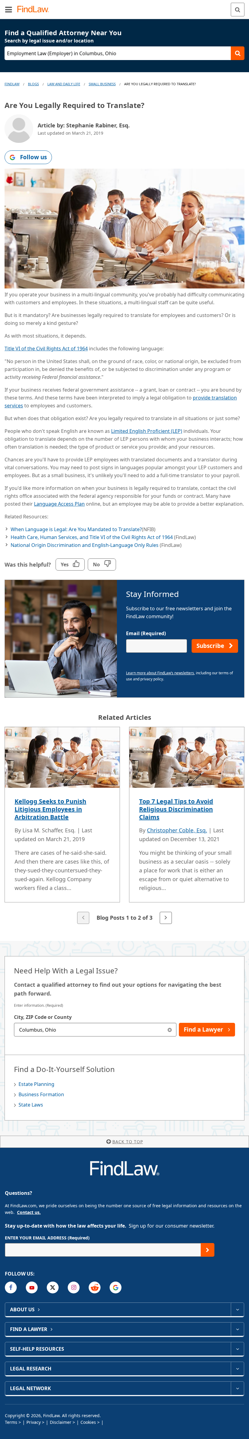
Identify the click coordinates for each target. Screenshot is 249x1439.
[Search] (237, 9)
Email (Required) (146, 633)
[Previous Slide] (83, 918)
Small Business (102, 84)
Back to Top (127, 1141)
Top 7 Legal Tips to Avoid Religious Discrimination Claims (176, 809)
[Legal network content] (237, 1388)
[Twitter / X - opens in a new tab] (53, 1287)
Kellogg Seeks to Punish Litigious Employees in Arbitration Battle (50, 809)
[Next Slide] (166, 918)
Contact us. (29, 1212)
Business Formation (41, 1094)
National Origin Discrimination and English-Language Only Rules (85, 545)
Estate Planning (36, 1084)
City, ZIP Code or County (43, 1017)
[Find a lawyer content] (237, 1329)
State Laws (31, 1104)
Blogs (33, 84)
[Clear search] (169, 1029)
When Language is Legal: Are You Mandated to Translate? (76, 529)
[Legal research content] (237, 1368)
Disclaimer (60, 1422)
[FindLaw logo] (35, 9)
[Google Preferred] (115, 1287)
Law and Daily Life (63, 84)
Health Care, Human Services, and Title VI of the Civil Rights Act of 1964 (92, 537)
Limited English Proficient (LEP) (146, 431)
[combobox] (95, 1029)
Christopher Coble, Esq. (177, 830)
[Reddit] (95, 1287)
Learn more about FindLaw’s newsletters (160, 673)
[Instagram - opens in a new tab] (74, 1287)
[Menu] (8, 9)
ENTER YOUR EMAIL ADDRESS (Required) (47, 1238)
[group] (124, 826)
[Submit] (207, 1250)
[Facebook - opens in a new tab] (11, 1287)
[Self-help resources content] (237, 1349)
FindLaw (12, 84)
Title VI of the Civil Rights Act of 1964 (46, 348)
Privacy (33, 1422)
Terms (11, 1422)
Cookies (88, 1422)
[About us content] (237, 1309)
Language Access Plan (59, 503)
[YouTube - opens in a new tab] (32, 1287)
